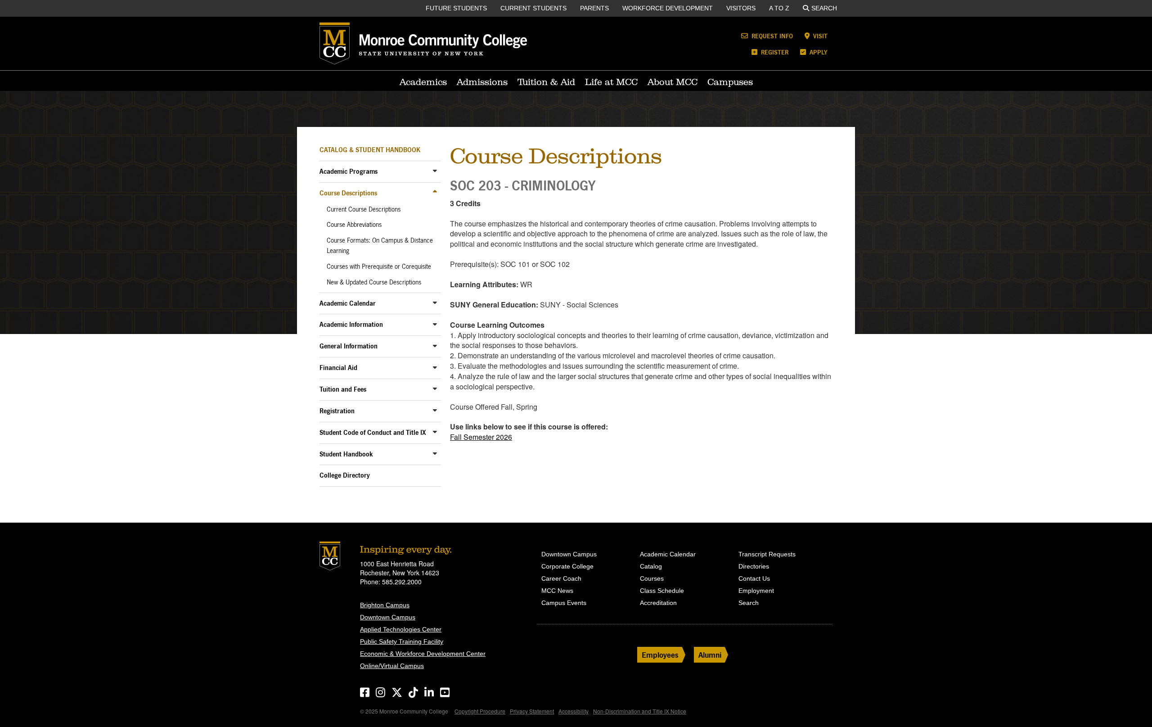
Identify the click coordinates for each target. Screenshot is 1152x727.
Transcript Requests (767, 554)
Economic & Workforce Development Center (423, 653)
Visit (819, 36)
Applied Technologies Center (400, 629)
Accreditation (658, 602)
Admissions (482, 82)
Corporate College (567, 566)
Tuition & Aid (546, 82)
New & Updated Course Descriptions (374, 282)
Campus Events (563, 602)
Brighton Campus (385, 605)
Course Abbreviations (354, 225)
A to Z (779, 8)
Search (824, 8)
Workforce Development (667, 8)
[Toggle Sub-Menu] (435, 171)
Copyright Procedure (479, 711)
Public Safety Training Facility (401, 641)
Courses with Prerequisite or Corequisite (379, 266)
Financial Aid (338, 367)
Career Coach (561, 578)
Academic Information (351, 324)
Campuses (730, 82)
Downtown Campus (387, 617)
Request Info (771, 36)
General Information (349, 346)
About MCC (673, 82)
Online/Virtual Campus (392, 665)
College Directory (345, 475)
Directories (753, 566)
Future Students (456, 8)
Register (773, 52)
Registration (337, 410)
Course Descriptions (348, 193)
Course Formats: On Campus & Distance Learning (380, 245)
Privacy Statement (532, 711)
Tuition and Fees (343, 389)
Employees (660, 654)
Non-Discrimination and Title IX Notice (639, 711)
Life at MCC (611, 82)
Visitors (741, 8)
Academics (423, 82)
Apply (818, 52)
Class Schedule (662, 590)
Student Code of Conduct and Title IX (373, 432)
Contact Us (754, 578)
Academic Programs (349, 171)
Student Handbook (346, 454)
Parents (594, 8)
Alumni (709, 654)
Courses (652, 578)
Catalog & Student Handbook (370, 149)
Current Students (533, 8)
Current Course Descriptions (363, 209)
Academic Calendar (348, 303)
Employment (756, 590)
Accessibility (573, 711)
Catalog (651, 566)
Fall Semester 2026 (481, 437)
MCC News (557, 590)
